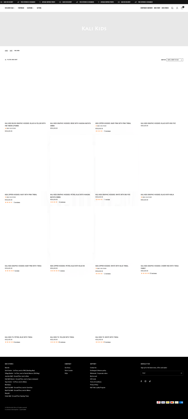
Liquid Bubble (22, 409)
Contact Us (93, 368)
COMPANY (68, 364)
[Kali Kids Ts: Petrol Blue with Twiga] (26, 306)
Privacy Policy (94, 385)
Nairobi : (7, 368)
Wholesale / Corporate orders (99, 373)
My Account (93, 376)
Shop (11, 50)
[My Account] (177, 8)
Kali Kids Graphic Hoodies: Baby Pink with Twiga (23, 266)
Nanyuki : (7, 393)
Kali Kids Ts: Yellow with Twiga (62, 337)
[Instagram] (145, 381)
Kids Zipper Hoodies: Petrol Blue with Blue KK (67, 266)
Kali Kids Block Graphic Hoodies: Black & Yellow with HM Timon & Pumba (25, 124)
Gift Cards (93, 379)
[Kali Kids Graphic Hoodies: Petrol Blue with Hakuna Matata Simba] (71, 163)
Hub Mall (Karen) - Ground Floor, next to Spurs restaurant (21, 379)
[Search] (172, 8)
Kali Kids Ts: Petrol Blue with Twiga (18, 337)
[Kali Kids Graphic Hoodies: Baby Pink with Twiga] (26, 234)
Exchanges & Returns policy (98, 370)
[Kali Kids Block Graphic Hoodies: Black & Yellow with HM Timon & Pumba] (26, 92)
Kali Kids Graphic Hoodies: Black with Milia (157, 195)
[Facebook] (141, 381)
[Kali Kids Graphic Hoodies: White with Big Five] (116, 163)
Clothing (30, 8)
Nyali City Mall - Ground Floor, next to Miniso (18, 390)
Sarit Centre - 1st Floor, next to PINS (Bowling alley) (20, 370)
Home (6, 50)
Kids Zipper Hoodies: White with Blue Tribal (111, 266)
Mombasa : (8, 385)
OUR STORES (9, 364)
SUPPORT (93, 364)
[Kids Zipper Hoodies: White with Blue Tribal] (116, 234)
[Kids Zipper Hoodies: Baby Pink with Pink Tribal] (116, 92)
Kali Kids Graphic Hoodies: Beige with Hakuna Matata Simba (70, 124)
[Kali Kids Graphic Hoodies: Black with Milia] (162, 163)
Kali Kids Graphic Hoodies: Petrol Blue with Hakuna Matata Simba (70, 196)
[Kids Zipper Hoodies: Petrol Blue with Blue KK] (71, 234)
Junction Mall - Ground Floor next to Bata (17, 376)
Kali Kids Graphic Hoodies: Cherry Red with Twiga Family (160, 267)
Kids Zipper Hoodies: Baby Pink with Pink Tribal (113, 123)
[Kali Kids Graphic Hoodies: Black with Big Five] (162, 92)
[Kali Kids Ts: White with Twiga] (116, 306)
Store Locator (69, 370)
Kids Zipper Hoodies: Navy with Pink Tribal (21, 195)
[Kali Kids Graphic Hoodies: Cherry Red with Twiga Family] (162, 234)
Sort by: (163, 60)
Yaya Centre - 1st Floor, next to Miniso (16, 382)
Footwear (21, 8)
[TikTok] (150, 381)
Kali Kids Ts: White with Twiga (106, 337)
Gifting (39, 8)
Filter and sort (12, 59)
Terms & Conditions (96, 382)
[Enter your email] (181, 373)
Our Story (67, 368)
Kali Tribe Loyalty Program (97, 387)
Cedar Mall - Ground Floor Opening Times (17, 396)
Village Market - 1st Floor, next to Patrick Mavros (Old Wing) (22, 373)
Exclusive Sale (9, 8)
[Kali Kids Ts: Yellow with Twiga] (71, 306)
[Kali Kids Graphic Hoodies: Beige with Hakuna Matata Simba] (71, 92)
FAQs (66, 373)
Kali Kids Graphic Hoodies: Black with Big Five (158, 123)
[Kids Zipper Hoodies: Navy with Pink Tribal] (26, 163)
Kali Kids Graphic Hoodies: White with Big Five (112, 195)
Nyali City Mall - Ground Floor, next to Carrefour (18, 387)
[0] (181, 8)
